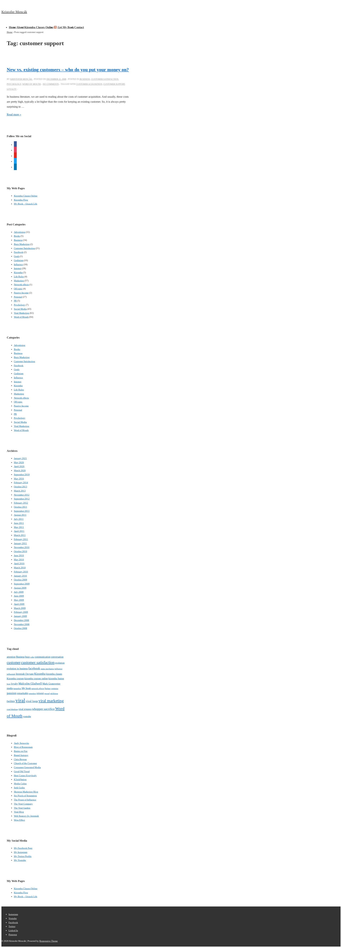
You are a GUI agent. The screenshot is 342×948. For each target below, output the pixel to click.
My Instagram (20, 852)
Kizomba (18, 272)
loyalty (12, 89)
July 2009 (19, 592)
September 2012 (22, 498)
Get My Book (65, 27)
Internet (17, 268)
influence (58, 669)
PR (15, 300)
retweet (40, 693)
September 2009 (22, 583)
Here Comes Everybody (25, 775)
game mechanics (47, 669)
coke (32, 657)
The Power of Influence (25, 799)
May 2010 (19, 559)
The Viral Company (23, 803)
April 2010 (19, 563)
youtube (27, 716)
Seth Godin (19, 787)
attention (11, 656)
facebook (34, 668)
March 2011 (20, 535)
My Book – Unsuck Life (25, 203)
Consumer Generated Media (27, 767)
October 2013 (20, 486)
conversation (57, 656)
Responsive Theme (48, 941)
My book (26, 688)
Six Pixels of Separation (25, 795)
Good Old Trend (22, 771)
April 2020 (19, 466)
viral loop (32, 701)
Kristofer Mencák (14, 12)
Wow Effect (19, 820)
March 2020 (20, 470)
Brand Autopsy (21, 755)
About (20, 27)
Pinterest (13, 934)
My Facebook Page (23, 848)
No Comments (51, 84)
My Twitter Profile (23, 856)
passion (11, 693)
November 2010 (21, 547)
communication (42, 656)
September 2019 (22, 474)
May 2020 (19, 462)
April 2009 (19, 604)
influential (11, 674)
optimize (54, 689)
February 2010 (21, 571)
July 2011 (19, 519)
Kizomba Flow (21, 200)
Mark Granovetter (51, 683)
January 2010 (20, 575)
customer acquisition (89, 84)
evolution (59, 662)
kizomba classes (54, 673)
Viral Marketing (21, 313)
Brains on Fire (20, 751)
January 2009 (20, 616)
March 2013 (20, 490)
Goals (16, 256)
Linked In (13, 930)
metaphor (17, 689)
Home (12, 27)
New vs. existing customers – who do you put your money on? (68, 69)
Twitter (12, 926)
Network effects (21, 284)
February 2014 (21, 482)
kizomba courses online (36, 678)
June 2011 (19, 523)
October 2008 (20, 628)
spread (47, 694)
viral (20, 700)
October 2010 (20, 551)
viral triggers (25, 709)
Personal (18, 296)
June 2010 (19, 555)
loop (9, 684)
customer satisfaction (38, 662)
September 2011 (22, 511)
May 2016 (19, 478)
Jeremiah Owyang (25, 673)
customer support (114, 84)
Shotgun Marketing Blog (26, 791)
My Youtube (20, 860)
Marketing (19, 280)
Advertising (19, 232)
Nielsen (48, 689)
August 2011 (20, 515)
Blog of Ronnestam (23, 747)
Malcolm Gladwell (30, 683)
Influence (18, 264)
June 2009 (19, 596)
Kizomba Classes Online (38, 27)
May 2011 (19, 527)
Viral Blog (19, 811)
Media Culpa (20, 783)
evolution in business (17, 668)
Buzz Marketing (22, 244)
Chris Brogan (20, 759)
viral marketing (51, 700)
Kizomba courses (15, 678)
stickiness (54, 694)
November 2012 (21, 494)
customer (13, 662)
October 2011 (20, 507)
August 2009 (20, 588)
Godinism (18, 260)
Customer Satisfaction (104, 79)
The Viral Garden (22, 808)
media (10, 688)
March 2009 (20, 608)
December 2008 (21, 620)
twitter (11, 701)
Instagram (13, 914)
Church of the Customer (25, 763)
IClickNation (20, 779)
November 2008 (21, 624)
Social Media (20, 309)
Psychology (14, 84)
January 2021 (20, 458)
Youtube (13, 918)
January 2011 (20, 543)
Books (17, 236)
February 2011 (21, 539)
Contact (79, 27)
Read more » (14, 114)
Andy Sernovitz (21, 743)
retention (32, 694)
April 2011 (19, 531)
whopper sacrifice (43, 709)
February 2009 (21, 612)
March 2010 (20, 567)
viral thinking (12, 709)
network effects (37, 689)
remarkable (22, 693)
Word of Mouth (31, 84)
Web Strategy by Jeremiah (26, 816)
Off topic (18, 288)
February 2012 (21, 502)
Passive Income (21, 292)
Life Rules (19, 276)
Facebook (18, 252)
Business (85, 79)
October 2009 (20, 579)
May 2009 (19, 600)
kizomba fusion (56, 678)
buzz (27, 656)
